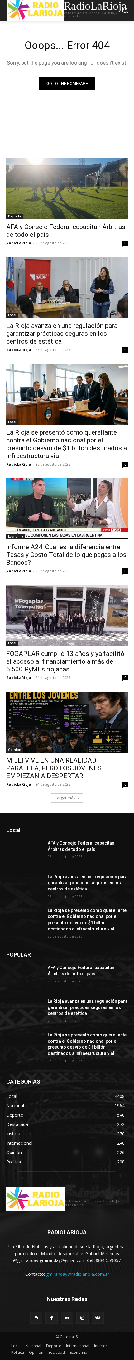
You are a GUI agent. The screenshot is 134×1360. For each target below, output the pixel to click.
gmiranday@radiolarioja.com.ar (77, 1274)
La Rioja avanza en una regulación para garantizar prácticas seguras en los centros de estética (61, 333)
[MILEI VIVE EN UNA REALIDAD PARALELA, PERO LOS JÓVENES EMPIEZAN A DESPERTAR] (67, 722)
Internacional (77, 1345)
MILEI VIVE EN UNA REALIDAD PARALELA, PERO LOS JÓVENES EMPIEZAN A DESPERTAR (54, 768)
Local (12, 315)
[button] (124, 10)
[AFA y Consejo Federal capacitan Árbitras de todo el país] (67, 188)
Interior (100, 1345)
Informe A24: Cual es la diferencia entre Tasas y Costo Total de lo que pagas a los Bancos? (66, 554)
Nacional (33, 1345)
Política (17, 1352)
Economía (15, 536)
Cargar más (65, 798)
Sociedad (56, 1352)
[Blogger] (36, 1318)
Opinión (14, 750)
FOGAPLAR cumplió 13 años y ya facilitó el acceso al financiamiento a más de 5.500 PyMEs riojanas (65, 661)
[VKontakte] (98, 1318)
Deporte (14, 216)
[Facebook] (51, 1318)
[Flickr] (67, 1318)
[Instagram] (82, 1318)
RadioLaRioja (18, 243)
